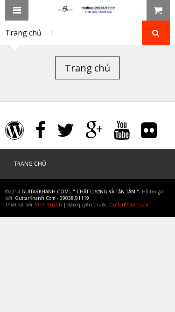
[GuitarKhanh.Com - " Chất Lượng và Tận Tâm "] (88, 11)
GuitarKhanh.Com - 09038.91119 (52, 198)
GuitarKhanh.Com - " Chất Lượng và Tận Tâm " (80, 191)
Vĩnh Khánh (48, 204)
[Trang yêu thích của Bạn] (135, 10)
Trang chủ (23, 33)
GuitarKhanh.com (128, 204)
